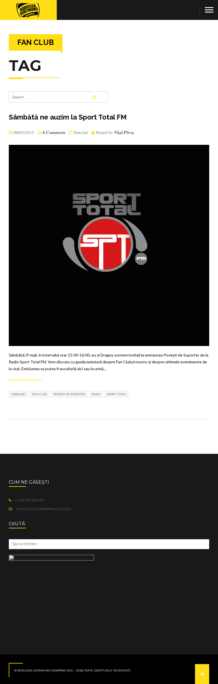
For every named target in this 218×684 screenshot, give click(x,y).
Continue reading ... (27, 380)
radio (96, 394)
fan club (39, 394)
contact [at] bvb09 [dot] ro (43, 509)
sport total (116, 394)
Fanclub (81, 132)
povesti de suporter (69, 394)
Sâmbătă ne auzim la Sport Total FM (68, 117)
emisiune (18, 394)
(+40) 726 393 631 (29, 500)
